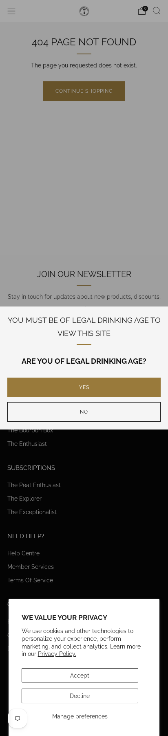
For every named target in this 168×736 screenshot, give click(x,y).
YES (84, 387)
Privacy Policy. (57, 653)
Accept (79, 675)
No (84, 412)
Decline (80, 695)
